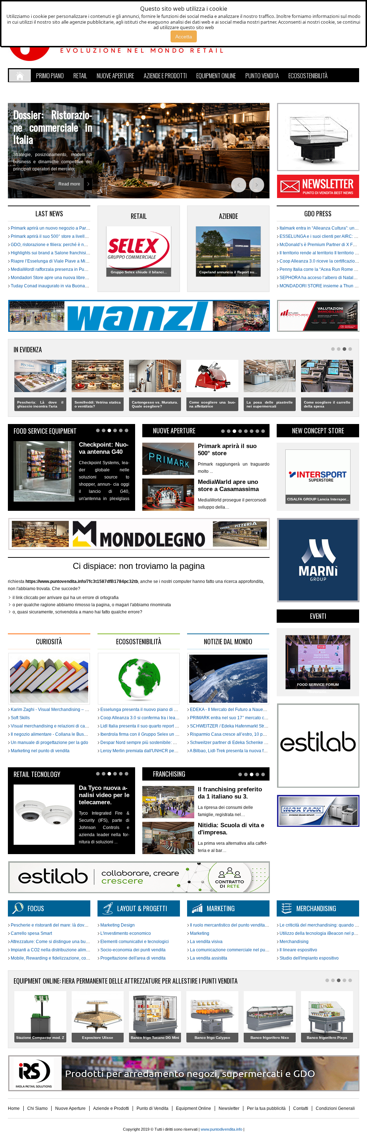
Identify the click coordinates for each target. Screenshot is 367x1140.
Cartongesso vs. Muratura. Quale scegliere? (98, 404)
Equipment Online (193, 1108)
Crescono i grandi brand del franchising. (232, 829)
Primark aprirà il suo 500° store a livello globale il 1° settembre (71, 236)
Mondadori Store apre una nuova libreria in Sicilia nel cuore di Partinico (80, 277)
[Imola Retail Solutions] (183, 1089)
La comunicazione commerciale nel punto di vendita (240, 949)
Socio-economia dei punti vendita (132, 949)
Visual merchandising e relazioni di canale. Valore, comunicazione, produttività (87, 726)
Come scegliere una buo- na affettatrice (155, 404)
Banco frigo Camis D (327, 1038)
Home (14, 1108)
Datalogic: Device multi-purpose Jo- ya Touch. (104, 795)
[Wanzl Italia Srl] (139, 330)
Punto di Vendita (152, 1108)
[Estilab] (318, 786)
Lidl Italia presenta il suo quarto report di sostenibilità (151, 726)
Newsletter (314, 186)
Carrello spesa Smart (31, 933)
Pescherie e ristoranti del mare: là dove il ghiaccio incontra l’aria (72, 925)
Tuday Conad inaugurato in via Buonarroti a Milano (60, 285)
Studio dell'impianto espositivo (308, 958)
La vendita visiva (206, 941)
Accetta (183, 36)
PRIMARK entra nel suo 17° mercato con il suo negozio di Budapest (255, 717)
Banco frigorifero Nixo (212, 1038)
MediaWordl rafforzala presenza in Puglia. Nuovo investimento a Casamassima (87, 269)
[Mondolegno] (139, 548)
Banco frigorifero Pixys (269, 1038)
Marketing (199, 933)
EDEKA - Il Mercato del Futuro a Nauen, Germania (238, 709)
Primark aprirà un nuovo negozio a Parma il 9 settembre (64, 228)
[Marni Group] (318, 600)
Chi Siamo (37, 1108)
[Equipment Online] (318, 169)
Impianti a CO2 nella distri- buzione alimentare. (327, 404)
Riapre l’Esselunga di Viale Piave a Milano (52, 261)
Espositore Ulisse (40, 1038)
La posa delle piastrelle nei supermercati (212, 404)
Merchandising (293, 941)
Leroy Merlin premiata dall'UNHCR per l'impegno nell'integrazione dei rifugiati (175, 750)
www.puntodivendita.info (221, 1129)
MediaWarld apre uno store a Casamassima (228, 450)
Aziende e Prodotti (111, 1108)
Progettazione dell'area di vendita (132, 958)
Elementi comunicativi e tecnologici (134, 941)
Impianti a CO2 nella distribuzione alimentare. (55, 949)
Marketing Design (117, 925)
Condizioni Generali (335, 1108)
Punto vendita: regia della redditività (52, 121)
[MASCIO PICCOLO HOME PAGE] (318, 825)
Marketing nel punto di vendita (40, 750)
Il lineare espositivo (297, 949)
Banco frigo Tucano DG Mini (97, 1038)
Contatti (300, 1108)
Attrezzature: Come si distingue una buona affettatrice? (63, 941)
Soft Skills (20, 717)
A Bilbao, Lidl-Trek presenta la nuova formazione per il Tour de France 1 (259, 750)
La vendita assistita (208, 958)
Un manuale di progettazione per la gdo (49, 742)
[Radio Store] (139, 891)
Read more (69, 178)
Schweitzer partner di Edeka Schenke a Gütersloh (238, 742)
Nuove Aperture (70, 1108)
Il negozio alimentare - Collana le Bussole (51, 734)
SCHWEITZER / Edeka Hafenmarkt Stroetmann (235, 726)
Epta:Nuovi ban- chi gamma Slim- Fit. (103, 451)
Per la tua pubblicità (266, 1108)
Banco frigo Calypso (155, 1038)
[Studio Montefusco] (318, 330)
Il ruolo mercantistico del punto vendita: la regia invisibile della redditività (260, 925)
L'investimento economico (125, 933)
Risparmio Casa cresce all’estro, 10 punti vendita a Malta (245, 734)
